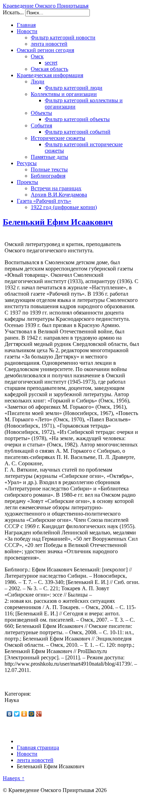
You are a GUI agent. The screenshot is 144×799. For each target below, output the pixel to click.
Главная (26, 25)
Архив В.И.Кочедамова (59, 195)
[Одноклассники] (24, 713)
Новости (27, 31)
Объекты (41, 113)
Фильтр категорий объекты (77, 119)
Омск (37, 56)
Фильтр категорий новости (63, 37)
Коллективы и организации (64, 94)
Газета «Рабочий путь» (44, 201)
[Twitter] (17, 713)
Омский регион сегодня (45, 50)
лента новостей (49, 44)
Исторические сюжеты (58, 138)
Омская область (49, 69)
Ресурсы (27, 163)
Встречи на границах (56, 188)
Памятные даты (49, 157)
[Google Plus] (39, 713)
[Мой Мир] (31, 713)
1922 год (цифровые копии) (64, 207)
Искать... (13, 12)
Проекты (27, 182)
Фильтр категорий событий (77, 132)
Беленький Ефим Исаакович (58, 222)
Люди (37, 81)
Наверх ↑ (13, 778)
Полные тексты (49, 169)
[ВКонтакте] (9, 713)
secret (51, 63)
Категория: (18, 694)
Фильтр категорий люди (73, 88)
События (41, 125)
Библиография (48, 176)
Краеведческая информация (50, 75)
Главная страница (38, 747)
